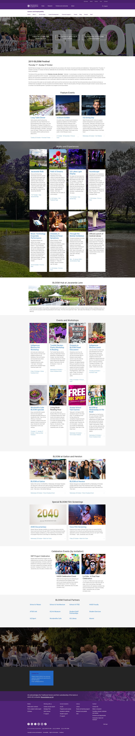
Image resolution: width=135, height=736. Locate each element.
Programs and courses (65, 709)
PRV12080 (66, 728)
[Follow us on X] (35, 724)
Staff (91, 14)
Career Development (53, 14)
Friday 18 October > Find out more (77, 380)
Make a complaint (96, 709)
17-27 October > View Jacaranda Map (36, 195)
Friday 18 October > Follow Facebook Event (37, 372)
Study (42, 6)
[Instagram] (42, 724)
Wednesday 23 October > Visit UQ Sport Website (76, 433)
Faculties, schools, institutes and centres (99, 712)
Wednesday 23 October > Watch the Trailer (41, 538)
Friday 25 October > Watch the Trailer (79, 538)
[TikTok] (45, 724)
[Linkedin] (32, 724)
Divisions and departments (99, 715)
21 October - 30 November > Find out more (66, 136)
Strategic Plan (47, 709)
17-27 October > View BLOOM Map (75, 197)
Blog (80, 14)
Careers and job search (49, 706)
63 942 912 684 (48, 728)
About (72, 6)
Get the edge (42, 14)
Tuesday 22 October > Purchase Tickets (40, 137)
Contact (106, 1)
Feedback (61, 732)
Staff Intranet (47, 711)
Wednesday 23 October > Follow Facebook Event (56, 370)
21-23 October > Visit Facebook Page (55, 199)
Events (96, 1)
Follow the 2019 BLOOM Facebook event (41, 37)
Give (101, 1)
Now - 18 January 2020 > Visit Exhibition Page (76, 260)
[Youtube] (39, 724)
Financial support (66, 14)
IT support (46, 713)
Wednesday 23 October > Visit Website (92, 136)
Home (28, 14)
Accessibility (45, 732)
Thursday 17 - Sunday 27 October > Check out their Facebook (37, 433)
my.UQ (61, 706)
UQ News (29, 711)
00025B (58, 728)
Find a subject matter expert (34, 709)
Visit (77, 713)
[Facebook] (28, 724)
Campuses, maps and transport (97, 718)
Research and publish (81, 711)
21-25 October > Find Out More (56, 269)
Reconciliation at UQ (47, 697)
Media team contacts (32, 706)
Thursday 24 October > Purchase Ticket (94, 371)
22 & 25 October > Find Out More (37, 265)
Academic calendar (64, 711)
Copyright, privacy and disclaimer (34, 732)
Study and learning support (83, 709)
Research (50, 6)
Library (78, 706)
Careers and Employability (35, 11)
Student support (64, 713)
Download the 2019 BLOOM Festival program (94, 37)
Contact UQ (95, 706)
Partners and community (62, 6)
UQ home (86, 1)
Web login (105, 724)
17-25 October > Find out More (95, 199)
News (91, 1)
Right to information (53, 732)
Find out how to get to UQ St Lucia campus (67, 37)
